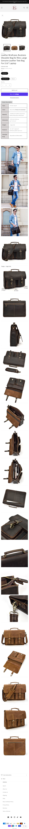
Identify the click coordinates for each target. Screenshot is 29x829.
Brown (13, 78)
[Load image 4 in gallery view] (22, 47)
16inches (5, 73)
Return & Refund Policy (8, 801)
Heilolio (16, 828)
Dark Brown (5, 78)
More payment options (14, 97)
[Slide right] (27, 48)
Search (4, 785)
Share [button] (4, 778)
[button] (1, 7)
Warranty (5, 808)
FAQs (4, 798)
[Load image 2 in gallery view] (14, 47)
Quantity (3, 82)
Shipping (2, 68)
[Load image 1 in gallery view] (6, 47)
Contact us (5, 792)
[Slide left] (1, 48)
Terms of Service (6, 811)
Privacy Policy (6, 805)
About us (5, 789)
